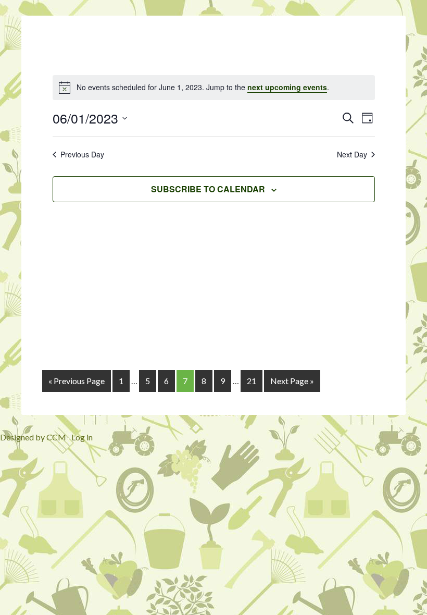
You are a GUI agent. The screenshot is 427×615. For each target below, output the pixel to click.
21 (251, 381)
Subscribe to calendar (208, 189)
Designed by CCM (33, 437)
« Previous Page (76, 381)
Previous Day (82, 154)
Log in (82, 437)
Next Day (352, 154)
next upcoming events (287, 87)
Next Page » (292, 381)
